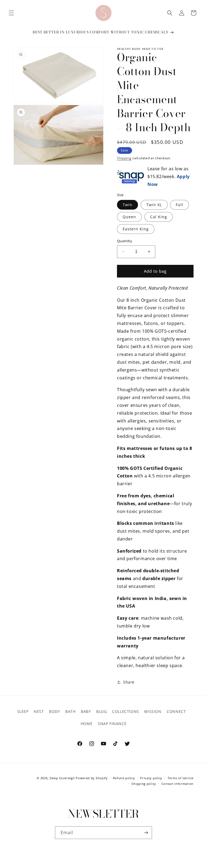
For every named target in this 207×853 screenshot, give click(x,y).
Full (179, 204)
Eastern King (136, 228)
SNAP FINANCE (112, 723)
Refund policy (124, 778)
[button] (11, 13)
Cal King (158, 216)
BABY (86, 711)
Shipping (124, 158)
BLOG (101, 711)
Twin (127, 204)
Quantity (124, 240)
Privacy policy (151, 778)
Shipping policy (144, 784)
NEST (39, 711)
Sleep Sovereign (62, 778)
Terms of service (181, 778)
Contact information (177, 784)
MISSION (152, 711)
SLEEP (23, 711)
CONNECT (176, 711)
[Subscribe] (146, 832)
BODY (54, 711)
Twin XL (154, 204)
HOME (86, 723)
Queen (129, 216)
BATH (70, 711)
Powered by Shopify (92, 778)
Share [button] (128, 682)
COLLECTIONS (125, 711)
